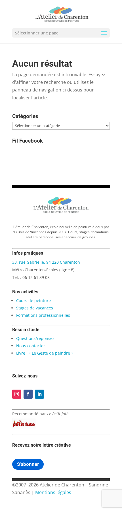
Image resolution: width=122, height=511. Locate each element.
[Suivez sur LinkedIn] (39, 394)
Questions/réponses (35, 338)
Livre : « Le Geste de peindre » (44, 353)
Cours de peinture (33, 300)
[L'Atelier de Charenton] (61, 212)
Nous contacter (30, 345)
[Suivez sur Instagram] (16, 394)
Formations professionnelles (43, 315)
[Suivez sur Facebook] (28, 394)
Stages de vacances (34, 308)
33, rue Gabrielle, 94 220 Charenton (46, 262)
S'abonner (28, 464)
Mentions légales (53, 492)
